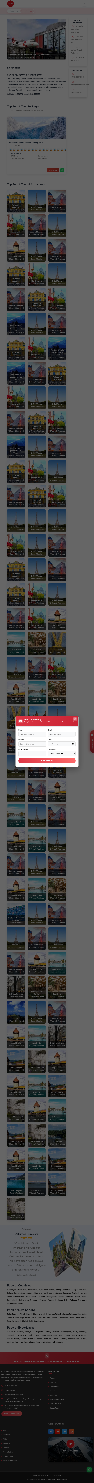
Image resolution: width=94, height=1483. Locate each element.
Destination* (52, 749)
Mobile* (21, 740)
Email (50, 730)
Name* (20, 730)
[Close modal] (75, 719)
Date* (50, 740)
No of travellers (23, 749)
